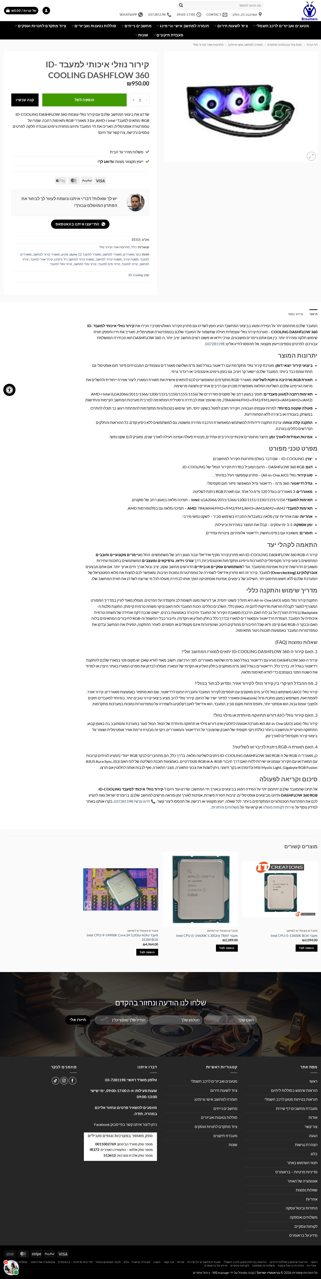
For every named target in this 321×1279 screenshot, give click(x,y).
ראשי (313, 1081)
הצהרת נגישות (306, 1144)
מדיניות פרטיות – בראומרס (296, 1172)
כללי (134, 247)
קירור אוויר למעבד (41, 259)
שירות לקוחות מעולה (278, 807)
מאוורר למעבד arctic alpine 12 (81, 254)
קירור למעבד (129, 264)
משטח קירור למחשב (109, 259)
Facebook (102, 1124)
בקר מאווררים (132, 254)
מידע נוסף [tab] (295, 314)
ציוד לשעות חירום (232, 25)
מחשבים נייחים (138, 25)
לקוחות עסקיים (305, 1226)
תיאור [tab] (313, 314)
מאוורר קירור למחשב (46, 254)
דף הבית (312, 45)
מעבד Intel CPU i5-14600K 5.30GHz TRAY (207, 936)
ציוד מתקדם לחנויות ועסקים (42, 25)
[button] (46, 11)
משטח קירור (131, 259)
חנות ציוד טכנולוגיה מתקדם (284, 45)
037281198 (214, 343)
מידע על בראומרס (303, 1235)
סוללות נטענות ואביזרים (95, 25)
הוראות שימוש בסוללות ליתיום (294, 1090)
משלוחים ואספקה (303, 1217)
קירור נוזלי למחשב (85, 264)
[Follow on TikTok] (55, 1081)
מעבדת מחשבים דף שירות (296, 1108)
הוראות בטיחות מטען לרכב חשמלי (291, 1099)
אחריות (311, 1199)
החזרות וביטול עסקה (301, 1208)
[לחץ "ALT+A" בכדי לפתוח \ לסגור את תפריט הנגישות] (9, 390)
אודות (313, 1117)
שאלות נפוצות (306, 1190)
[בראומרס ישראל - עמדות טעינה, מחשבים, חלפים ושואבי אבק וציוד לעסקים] (293, 10)
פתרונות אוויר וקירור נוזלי (208, 45)
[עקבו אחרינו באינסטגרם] (64, 1081)
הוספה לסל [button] (306, 948)
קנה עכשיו (25, 100)
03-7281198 (115, 1079)
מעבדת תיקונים (170, 35)
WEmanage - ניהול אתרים (211, 1273)
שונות (143, 35)
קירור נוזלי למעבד (61, 264)
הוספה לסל (84, 100)
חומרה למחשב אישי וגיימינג (184, 25)
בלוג (314, 1153)
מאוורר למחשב (112, 254)
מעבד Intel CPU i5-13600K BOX (294, 936)
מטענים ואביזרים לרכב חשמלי (282, 25)
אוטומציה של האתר (302, 1181)
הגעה (313, 1135)
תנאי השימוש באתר (302, 1162)
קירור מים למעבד (109, 264)
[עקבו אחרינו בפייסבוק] (72, 1081)
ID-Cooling (136, 275)
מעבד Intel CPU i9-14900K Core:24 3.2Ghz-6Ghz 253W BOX (122, 937)
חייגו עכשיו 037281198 (132, 801)
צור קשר (311, 1126)
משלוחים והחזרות (225, 807)
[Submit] (181, 5)
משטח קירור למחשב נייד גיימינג (74, 259)
